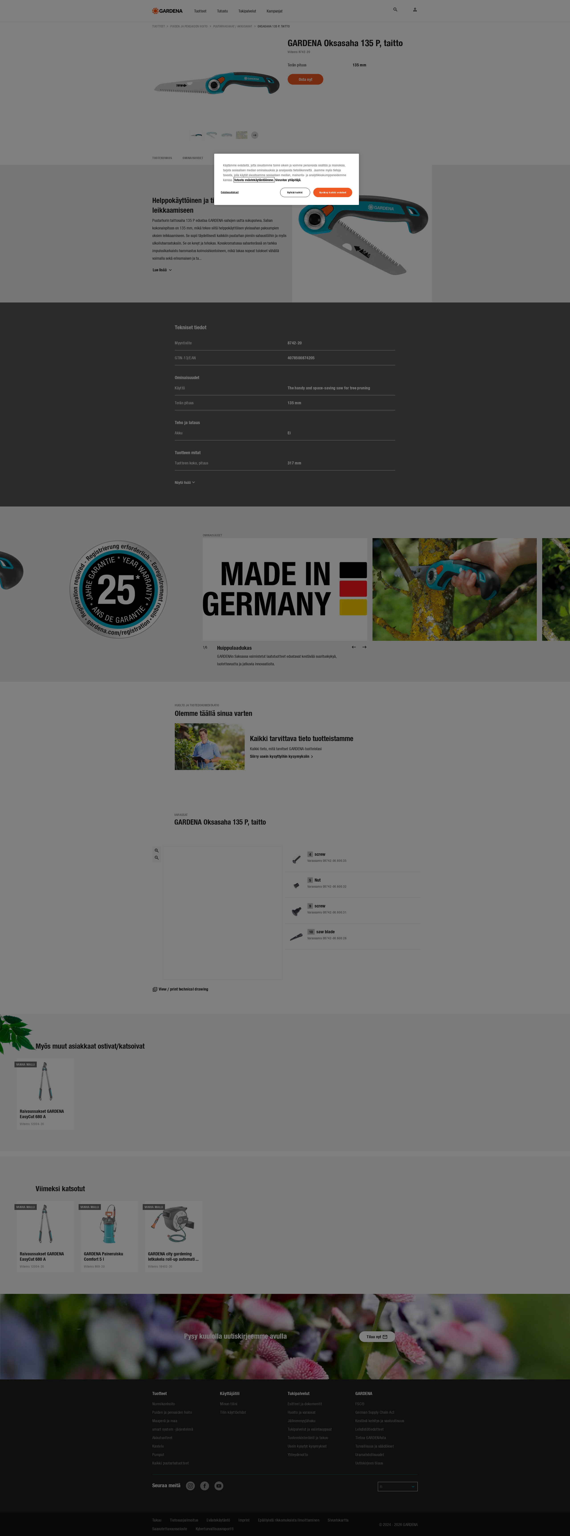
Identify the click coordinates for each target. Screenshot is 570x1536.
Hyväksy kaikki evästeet (332, 192)
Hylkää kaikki (295, 192)
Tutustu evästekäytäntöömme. (254, 180)
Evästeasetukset (230, 192)
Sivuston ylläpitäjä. (288, 180)
